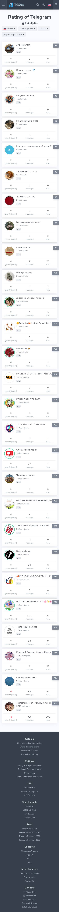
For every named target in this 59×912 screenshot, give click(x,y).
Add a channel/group (29, 754)
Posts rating (29, 773)
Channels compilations (29, 746)
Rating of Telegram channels (29, 765)
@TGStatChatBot (29, 906)
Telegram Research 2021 (29, 836)
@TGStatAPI (29, 817)
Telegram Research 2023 (29, 840)
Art (45, 28)
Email (29, 858)
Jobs (29, 862)
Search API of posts (29, 791)
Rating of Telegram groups (29, 769)
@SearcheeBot (29, 895)
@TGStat (29, 806)
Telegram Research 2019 (29, 832)
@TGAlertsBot (29, 899)
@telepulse (29, 813)
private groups (26, 28)
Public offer (29, 881)
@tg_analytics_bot (29, 903)
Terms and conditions (29, 873)
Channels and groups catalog (29, 743)
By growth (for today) (13, 34)
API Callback (29, 795)
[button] (50, 5)
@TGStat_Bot (29, 892)
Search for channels (29, 750)
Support (29, 854)
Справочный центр (29, 851)
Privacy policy (29, 877)
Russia (10, 28)
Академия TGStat (29, 828)
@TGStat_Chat (29, 810)
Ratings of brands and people (29, 776)
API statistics (29, 787)
